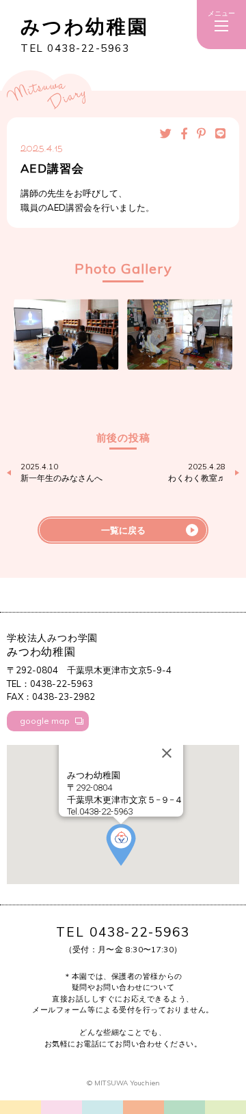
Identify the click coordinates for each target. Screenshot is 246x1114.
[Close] (166, 753)
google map (45, 721)
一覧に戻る (123, 530)
